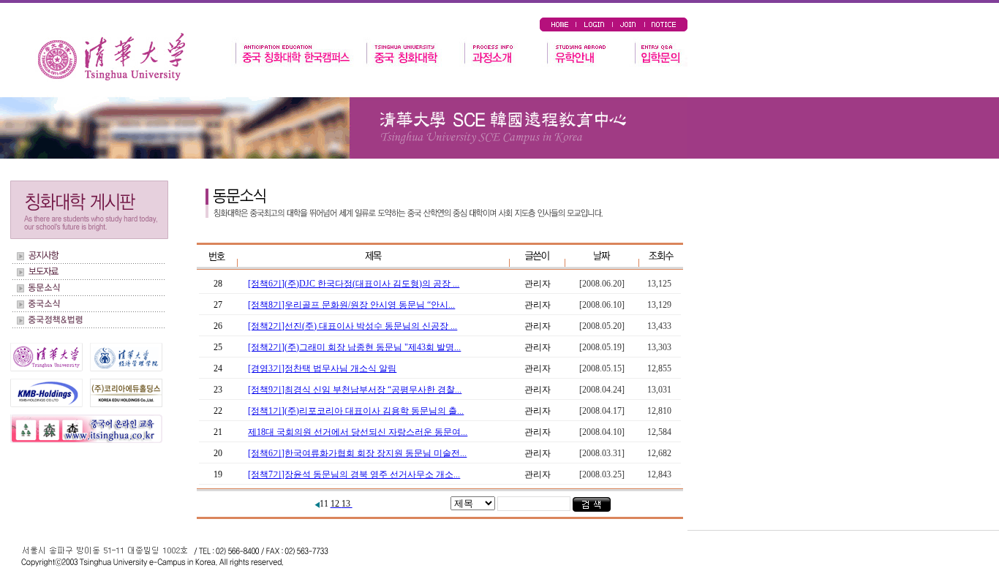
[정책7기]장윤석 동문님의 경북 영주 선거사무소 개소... (354, 474)
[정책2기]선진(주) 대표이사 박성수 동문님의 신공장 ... (352, 326)
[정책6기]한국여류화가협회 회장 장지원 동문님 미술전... (357, 453)
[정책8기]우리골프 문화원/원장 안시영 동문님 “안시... (351, 305)
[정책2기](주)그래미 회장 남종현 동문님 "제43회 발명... (354, 347)
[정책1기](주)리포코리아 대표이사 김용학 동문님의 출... (356, 411)
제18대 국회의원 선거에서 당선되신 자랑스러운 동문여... (357, 432)
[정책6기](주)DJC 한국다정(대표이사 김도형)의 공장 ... (353, 284)
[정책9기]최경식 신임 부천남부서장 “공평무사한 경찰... (354, 390)
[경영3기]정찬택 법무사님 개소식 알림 (322, 368)
